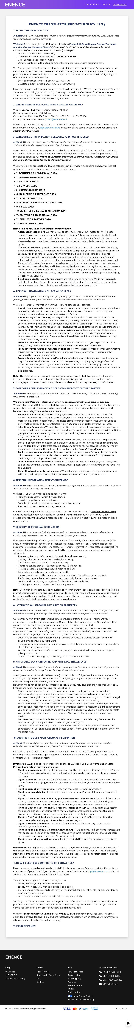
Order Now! (120, 4)
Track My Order (43, 972)
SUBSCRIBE (11, 975)
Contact (105, 4)
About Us (72, 982)
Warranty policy (75, 985)
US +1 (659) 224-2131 (112, 972)
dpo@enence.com (50, 128)
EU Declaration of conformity (81, 999)
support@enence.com (55, 119)
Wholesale (10, 972)
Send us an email (110, 984)
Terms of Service (75, 972)
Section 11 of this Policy (25, 131)
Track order (92, 4)
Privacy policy (74, 975)
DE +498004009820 (112, 980)
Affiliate (71, 989)
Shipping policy (75, 978)
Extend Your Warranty (15, 978)
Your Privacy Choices (83, 996)
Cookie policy (74, 992)
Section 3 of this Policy (103, 511)
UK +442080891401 (112, 976)
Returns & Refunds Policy (48, 975)
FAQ (39, 978)
